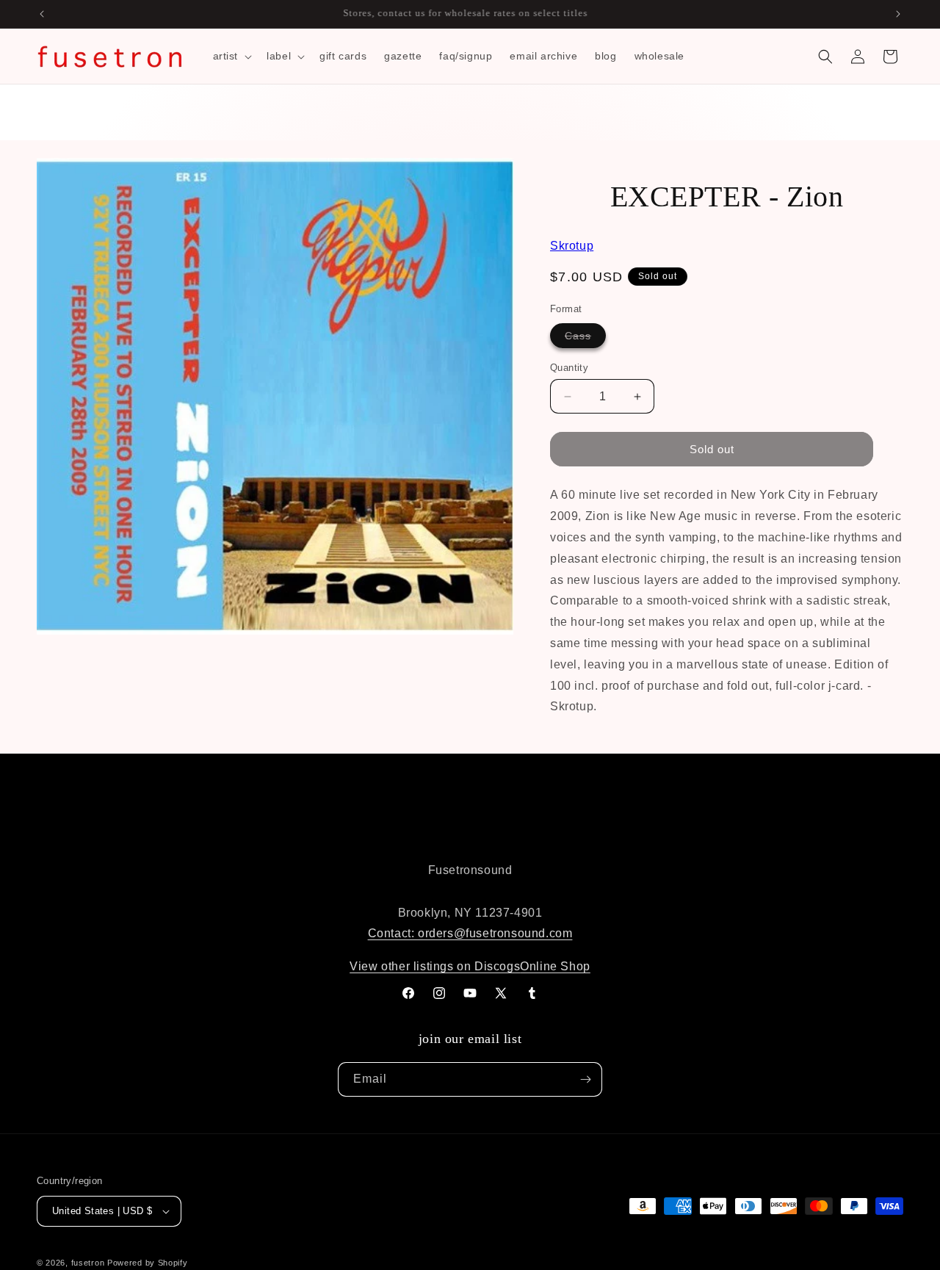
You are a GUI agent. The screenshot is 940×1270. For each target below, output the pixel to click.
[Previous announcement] (42, 14)
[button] (231, 55)
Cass (585, 338)
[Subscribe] (585, 1079)
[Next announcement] (898, 14)
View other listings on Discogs (435, 966)
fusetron (88, 1262)
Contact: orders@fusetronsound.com (470, 933)
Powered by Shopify (147, 1262)
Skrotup (571, 245)
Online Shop (555, 966)
